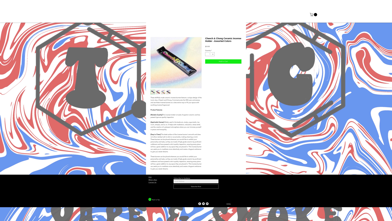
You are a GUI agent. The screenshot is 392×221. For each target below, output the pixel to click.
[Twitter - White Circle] (203, 203)
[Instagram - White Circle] (207, 203)
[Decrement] (206, 54)
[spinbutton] (210, 54)
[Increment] (213, 54)
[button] (314, 14)
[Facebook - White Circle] (199, 203)
